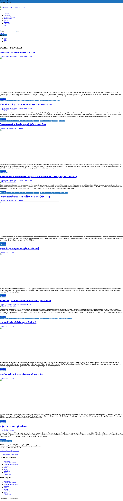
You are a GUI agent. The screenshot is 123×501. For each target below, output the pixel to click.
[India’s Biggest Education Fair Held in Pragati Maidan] (8, 306)
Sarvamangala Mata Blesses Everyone (17, 52)
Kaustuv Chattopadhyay (25, 56)
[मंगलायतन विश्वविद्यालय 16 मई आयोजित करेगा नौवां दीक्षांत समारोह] (29, 234)
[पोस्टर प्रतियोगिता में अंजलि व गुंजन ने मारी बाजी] (29, 359)
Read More (3, 99)
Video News (64, 193)
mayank (21, 128)
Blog (5, 25)
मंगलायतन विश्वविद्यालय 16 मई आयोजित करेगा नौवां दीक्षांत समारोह (25, 197)
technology (50, 100)
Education (36, 100)
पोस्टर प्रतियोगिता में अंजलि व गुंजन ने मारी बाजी (18, 322)
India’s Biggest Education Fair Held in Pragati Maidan (25, 300)
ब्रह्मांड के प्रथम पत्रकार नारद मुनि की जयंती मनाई (19, 248)
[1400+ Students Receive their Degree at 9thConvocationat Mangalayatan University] (8, 182)
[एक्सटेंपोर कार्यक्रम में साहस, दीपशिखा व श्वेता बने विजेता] (29, 411)
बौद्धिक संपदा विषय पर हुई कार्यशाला (13, 426)
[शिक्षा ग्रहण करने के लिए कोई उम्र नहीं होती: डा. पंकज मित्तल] (29, 161)
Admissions (7, 15)
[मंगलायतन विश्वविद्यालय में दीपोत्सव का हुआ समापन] (0, 28)
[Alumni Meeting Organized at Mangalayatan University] (8, 110)
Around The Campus (12, 100)
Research (6, 14)
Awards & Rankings (9, 17)
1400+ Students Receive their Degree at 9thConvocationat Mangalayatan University (38, 176)
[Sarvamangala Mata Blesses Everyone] (29, 89)
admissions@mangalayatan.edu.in (9, 451)
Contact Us (7, 23)
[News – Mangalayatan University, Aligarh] (0, 10)
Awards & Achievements (26, 100)
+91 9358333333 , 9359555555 (9, 454)
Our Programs (8, 18)
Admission (3, 100)
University (57, 100)
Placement (6, 22)
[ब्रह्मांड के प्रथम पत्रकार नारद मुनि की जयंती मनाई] (29, 285)
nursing (49, 121)
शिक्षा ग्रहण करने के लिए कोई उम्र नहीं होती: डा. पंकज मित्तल (23, 124)
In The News (43, 100)
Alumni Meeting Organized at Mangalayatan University (26, 104)
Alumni (6, 20)
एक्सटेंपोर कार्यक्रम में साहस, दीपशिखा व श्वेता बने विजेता (21, 374)
